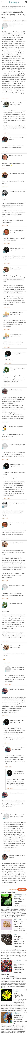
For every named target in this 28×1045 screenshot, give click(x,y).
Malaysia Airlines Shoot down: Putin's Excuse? (19, 900)
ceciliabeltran (12, 503)
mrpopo (11, 542)
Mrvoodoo (13, 248)
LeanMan (11, 173)
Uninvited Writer (14, 230)
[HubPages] (14, 2)
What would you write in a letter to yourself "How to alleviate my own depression (19, 941)
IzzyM (10, 389)
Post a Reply (22, 889)
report (7, 98)
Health (15, 934)
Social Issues (17, 919)
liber (11, 368)
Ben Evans (13, 102)
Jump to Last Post (7, 20)
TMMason (11, 191)
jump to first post (13, 889)
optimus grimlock (13, 137)
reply (3, 98)
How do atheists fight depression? (18, 995)
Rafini (10, 155)
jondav (11, 426)
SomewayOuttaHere (14, 855)
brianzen (11, 689)
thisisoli (12, 312)
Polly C (12, 268)
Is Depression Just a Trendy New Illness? (18, 1017)
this (19, 104)
